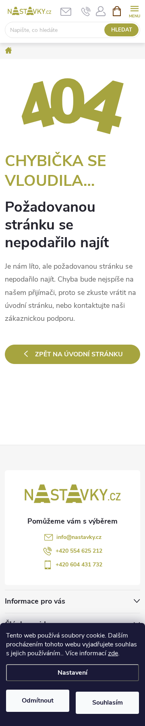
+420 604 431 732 (79, 564)
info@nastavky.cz (79, 537)
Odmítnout (38, 700)
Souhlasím (107, 702)
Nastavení (72, 672)
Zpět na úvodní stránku (79, 354)
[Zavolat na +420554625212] (86, 11)
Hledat (121, 30)
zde (113, 653)
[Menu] (134, 10)
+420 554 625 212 (79, 551)
